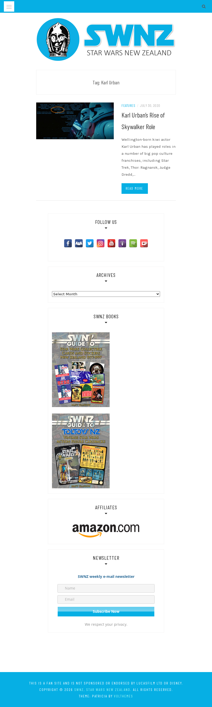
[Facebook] (68, 243)
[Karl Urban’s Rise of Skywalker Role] (75, 120)
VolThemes (123, 696)
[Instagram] (100, 243)
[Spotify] (133, 243)
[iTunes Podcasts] (122, 243)
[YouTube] (111, 243)
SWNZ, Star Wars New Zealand (102, 689)
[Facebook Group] (79, 243)
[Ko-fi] (144, 243)
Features (128, 105)
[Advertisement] (106, 653)
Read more (134, 188)
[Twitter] (90, 243)
